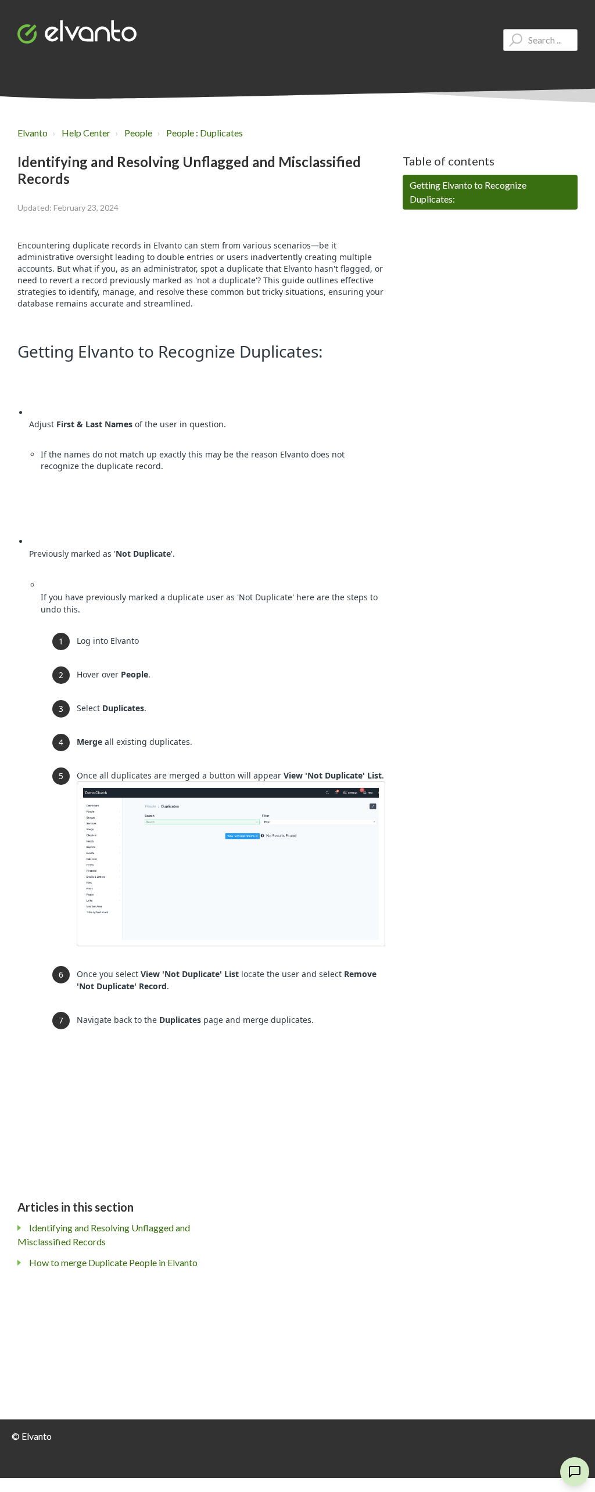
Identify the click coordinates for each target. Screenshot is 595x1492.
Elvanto (32, 132)
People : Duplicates (204, 132)
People (138, 132)
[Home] (77, 32)
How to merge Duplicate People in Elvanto (113, 1262)
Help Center (86, 132)
